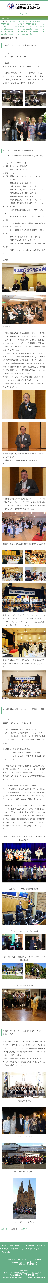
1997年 (29, 29)
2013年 (16, 24)
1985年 (16, 34)
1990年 (29, 32)
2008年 (4, 26)
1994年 (4, 32)
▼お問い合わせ (17, 1249)
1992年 (16, 32)
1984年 (22, 34)
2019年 (19, 21)
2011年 (29, 24)
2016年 (38, 21)
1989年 (35, 32)
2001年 (4, 29)
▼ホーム (3, 1245)
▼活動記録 (30, 1245)
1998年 (22, 29)
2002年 (41, 26)
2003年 (35, 26)
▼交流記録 (41, 1245)
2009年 (41, 24)
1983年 (29, 34)
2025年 (13, 21)
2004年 (29, 26)
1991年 (22, 32)
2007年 (10, 26)
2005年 (22, 26)
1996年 (35, 29)
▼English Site (5, 1252)
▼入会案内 (4, 1249)
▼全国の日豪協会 (32, 1249)
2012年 (22, 24)
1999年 (16, 29)
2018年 (25, 21)
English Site (24, 14)
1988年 (41, 32)
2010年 (35, 24)
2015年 (4, 24)
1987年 (4, 34)
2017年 (31, 21)
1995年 (41, 29)
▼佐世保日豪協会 (16, 1245)
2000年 (10, 29)
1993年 (10, 32)
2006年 (16, 26)
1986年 (10, 34)
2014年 (10, 24)
